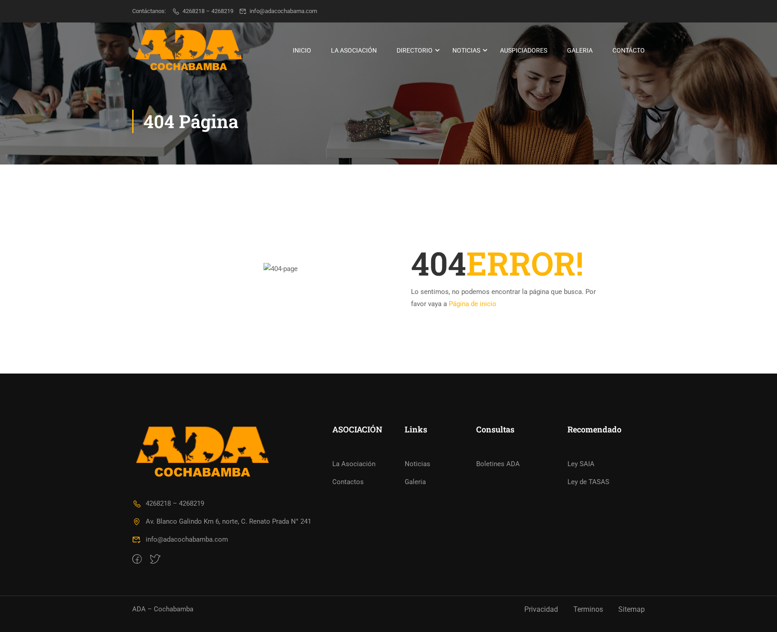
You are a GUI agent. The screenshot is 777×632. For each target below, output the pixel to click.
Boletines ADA (498, 464)
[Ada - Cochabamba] (188, 50)
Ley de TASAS (588, 482)
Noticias (466, 50)
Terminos (588, 609)
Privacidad (541, 609)
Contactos (348, 482)
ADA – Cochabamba (162, 609)
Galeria (580, 50)
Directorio (415, 50)
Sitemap (631, 609)
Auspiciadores (523, 50)
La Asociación (354, 50)
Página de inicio (472, 304)
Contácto (628, 50)
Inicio (302, 50)
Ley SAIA (580, 464)
